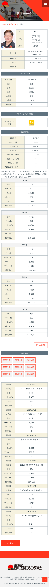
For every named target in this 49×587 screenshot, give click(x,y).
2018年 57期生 (36, 63)
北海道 (35, 46)
